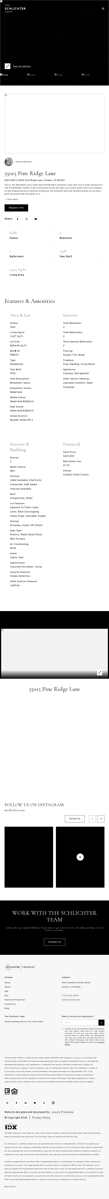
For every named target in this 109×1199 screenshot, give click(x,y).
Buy (6, 995)
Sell (6, 991)
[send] (101, 1023)
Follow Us (74, 818)
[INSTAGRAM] (7, 1102)
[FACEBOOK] (16, 1102)
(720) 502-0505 (70, 995)
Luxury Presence (62, 1112)
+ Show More (11, 199)
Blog (7, 1008)
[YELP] (44, 1102)
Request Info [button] (16, 207)
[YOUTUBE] (34, 1102)
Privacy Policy (41, 1118)
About (8, 987)
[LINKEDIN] (25, 1102)
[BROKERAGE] (53, 1102)
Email (67, 1023)
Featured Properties (15, 1000)
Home (7, 983)
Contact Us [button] (54, 942)
